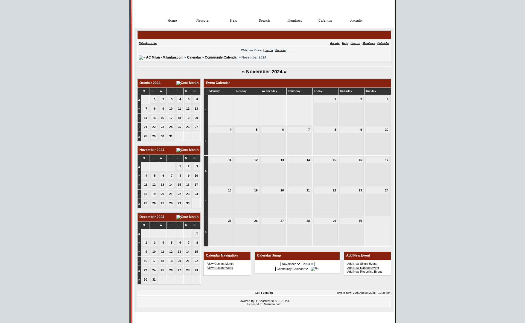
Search (264, 20)
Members (294, 20)
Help (233, 20)
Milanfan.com (148, 43)
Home (172, 20)
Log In (269, 50)
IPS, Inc (284, 300)
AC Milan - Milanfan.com (164, 57)
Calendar (325, 20)
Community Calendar (221, 57)
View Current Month (220, 263)
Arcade (356, 20)
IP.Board (261, 300)
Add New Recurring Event (364, 271)
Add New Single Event (362, 263)
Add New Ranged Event (363, 267)
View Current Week (220, 267)
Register (203, 20)
